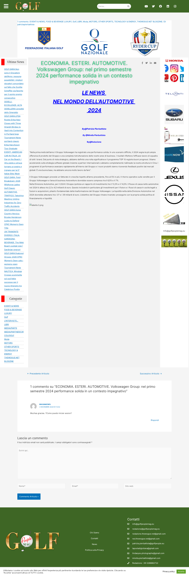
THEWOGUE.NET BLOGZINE (149, 21)
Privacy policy (169, 571)
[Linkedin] (168, 6)
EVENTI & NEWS (37, 21)
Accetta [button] (181, 571)
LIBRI (79, 21)
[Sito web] (148, 486)
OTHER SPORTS (105, 21)
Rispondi (155, 420)
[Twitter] (153, 6)
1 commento (22, 21)
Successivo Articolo (151, 373)
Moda (85, 21)
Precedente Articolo (38, 373)
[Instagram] (175, 6)
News (94, 544)
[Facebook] (160, 6)
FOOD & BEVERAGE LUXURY (59, 21)
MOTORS (93, 21)
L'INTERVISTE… (11, 321)
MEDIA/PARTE (10, 328)
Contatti (94, 538)
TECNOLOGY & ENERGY (125, 21)
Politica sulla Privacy (94, 550)
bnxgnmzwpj (45, 404)
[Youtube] (146, 6)
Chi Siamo (94, 532)
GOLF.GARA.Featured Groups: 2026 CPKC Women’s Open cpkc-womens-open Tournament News (14, 260)
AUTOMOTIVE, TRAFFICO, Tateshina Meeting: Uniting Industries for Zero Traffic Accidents (14, 199)
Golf (74, 21)
